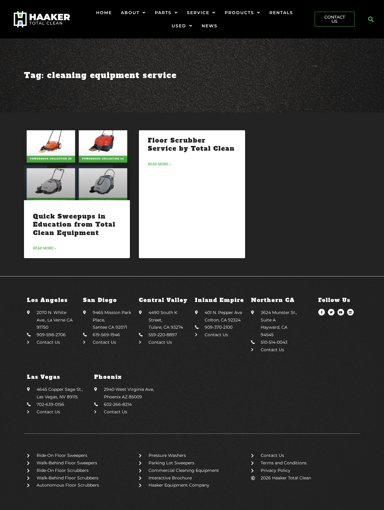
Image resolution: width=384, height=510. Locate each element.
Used (179, 26)
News (210, 26)
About (130, 12)
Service (198, 12)
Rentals (281, 12)
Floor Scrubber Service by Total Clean (191, 144)
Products (239, 12)
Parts (163, 12)
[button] (371, 19)
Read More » (44, 248)
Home (104, 12)
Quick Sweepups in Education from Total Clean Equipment (74, 224)
